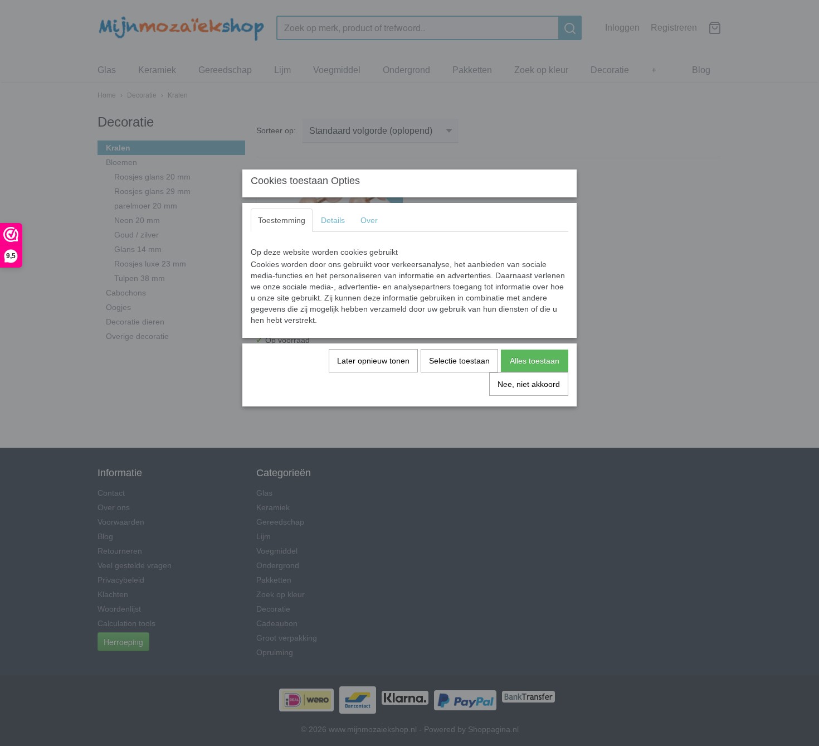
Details (333, 220)
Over (369, 220)
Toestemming (281, 220)
